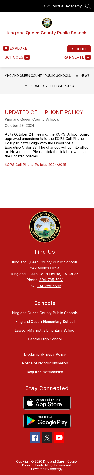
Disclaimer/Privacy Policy (45, 354)
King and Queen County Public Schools (38, 75)
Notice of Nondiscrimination (45, 363)
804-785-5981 (51, 280)
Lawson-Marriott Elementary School (45, 330)
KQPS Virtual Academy (62, 6)
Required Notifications (45, 372)
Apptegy (56, 469)
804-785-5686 (49, 286)
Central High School (45, 339)
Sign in (79, 49)
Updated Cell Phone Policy (52, 86)
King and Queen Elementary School (45, 321)
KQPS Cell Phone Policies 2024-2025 (35, 164)
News (85, 75)
